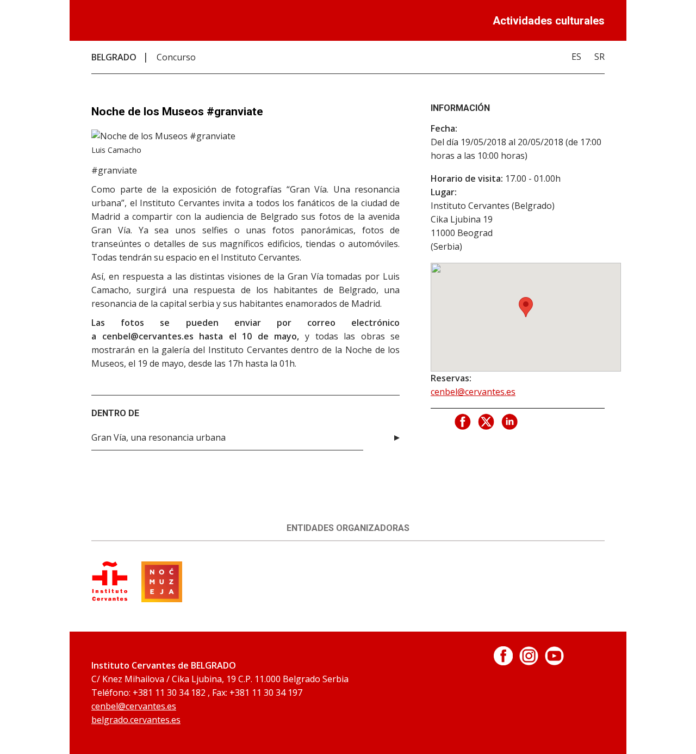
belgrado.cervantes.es (136, 720)
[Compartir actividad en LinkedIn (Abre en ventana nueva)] (510, 422)
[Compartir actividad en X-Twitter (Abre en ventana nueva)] (487, 422)
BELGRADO (113, 57)
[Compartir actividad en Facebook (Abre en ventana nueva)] (463, 422)
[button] (526, 307)
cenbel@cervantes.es (473, 392)
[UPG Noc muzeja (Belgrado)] (161, 599)
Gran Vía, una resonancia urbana (158, 437)
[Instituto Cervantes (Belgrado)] (109, 599)
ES (576, 57)
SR (599, 57)
